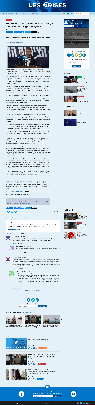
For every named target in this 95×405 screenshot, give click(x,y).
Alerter (21, 243)
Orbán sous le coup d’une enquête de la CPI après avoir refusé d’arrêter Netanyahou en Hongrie (41, 356)
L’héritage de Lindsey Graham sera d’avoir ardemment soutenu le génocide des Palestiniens (82, 99)
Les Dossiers (9, 13)
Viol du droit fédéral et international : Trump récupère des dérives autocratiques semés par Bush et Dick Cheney (41, 371)
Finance (79, 77)
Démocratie (41, 379)
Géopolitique (12, 16)
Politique (80, 223)
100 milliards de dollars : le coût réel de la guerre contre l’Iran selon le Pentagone (83, 90)
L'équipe (16, 403)
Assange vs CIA (81, 113)
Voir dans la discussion (14, 229)
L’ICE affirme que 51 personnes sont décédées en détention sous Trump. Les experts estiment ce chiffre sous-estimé (82, 226)
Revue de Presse (42, 348)
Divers (79, 232)
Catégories (18, 13)
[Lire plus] (27, 203)
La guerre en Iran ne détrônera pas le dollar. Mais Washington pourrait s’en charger (83, 217)
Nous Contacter (36, 13)
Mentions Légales (45, 403)
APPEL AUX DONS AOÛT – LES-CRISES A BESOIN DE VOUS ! (83, 235)
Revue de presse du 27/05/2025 (38, 339)
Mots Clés (26, 13)
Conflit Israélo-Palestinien (13, 29)
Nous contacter (9, 403)
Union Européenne (81, 122)
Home (7, 16)
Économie (80, 213)
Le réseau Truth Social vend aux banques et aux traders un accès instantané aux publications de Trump (83, 80)
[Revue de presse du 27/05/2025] (16, 343)
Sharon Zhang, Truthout (16, 42)
